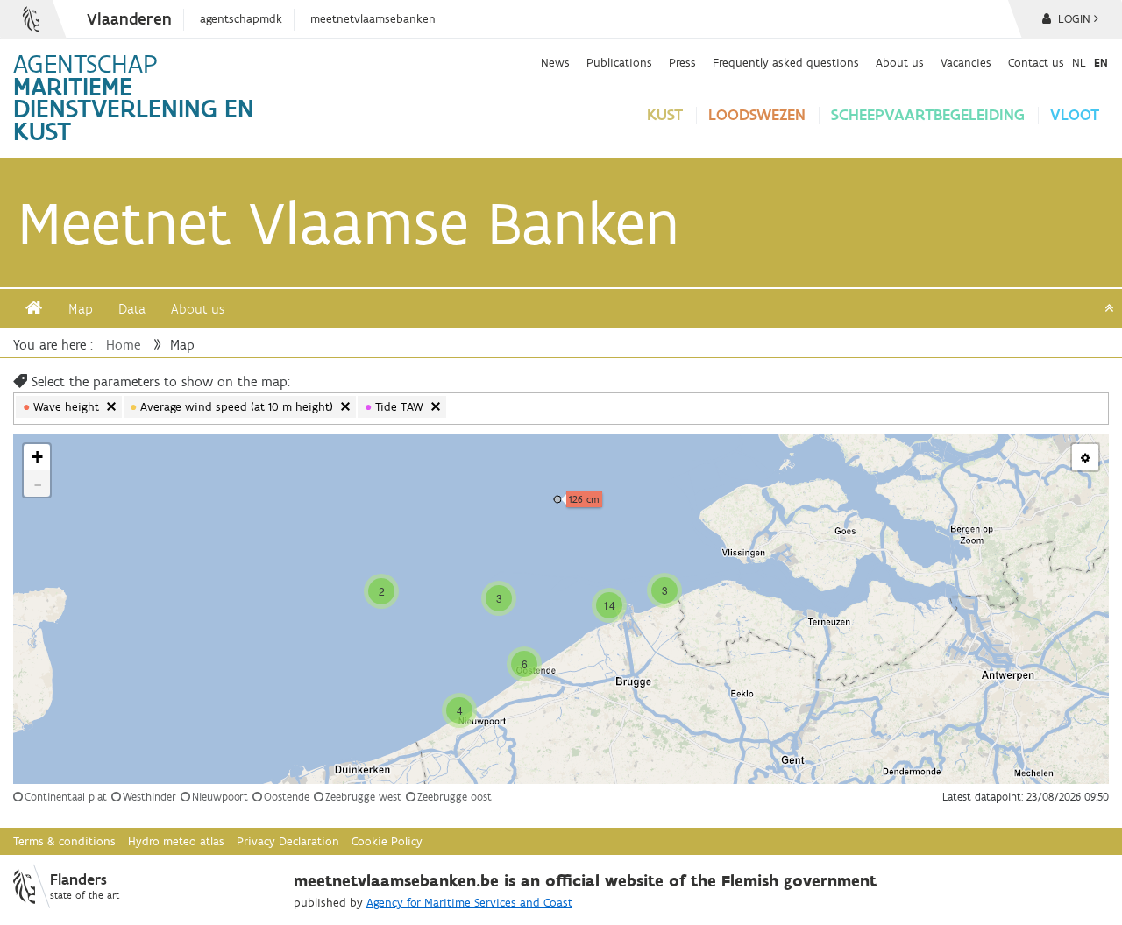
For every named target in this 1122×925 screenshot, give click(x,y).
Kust (665, 114)
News (555, 62)
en (1101, 62)
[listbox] (470, 409)
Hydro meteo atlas (176, 841)
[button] (1085, 457)
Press (682, 62)
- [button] (38, 483)
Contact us (1036, 62)
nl (1079, 62)
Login (1072, 18)
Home (123, 344)
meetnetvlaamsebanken (373, 18)
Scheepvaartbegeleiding (928, 114)
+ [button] (37, 457)
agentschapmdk (241, 18)
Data (132, 308)
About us (900, 62)
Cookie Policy (387, 841)
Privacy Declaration (288, 841)
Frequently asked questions (786, 62)
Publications (619, 62)
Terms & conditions (64, 841)
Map (80, 308)
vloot (1074, 114)
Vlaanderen (129, 19)
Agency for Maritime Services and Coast (469, 902)
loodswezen (757, 114)
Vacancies (966, 62)
